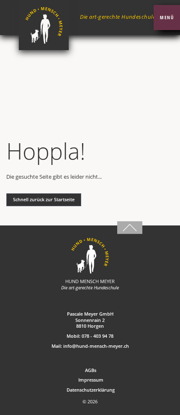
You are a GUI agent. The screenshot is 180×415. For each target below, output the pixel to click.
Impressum (90, 380)
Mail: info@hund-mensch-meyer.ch (90, 346)
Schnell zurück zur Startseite (44, 199)
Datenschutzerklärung (91, 390)
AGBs (90, 370)
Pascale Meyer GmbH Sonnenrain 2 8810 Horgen (90, 320)
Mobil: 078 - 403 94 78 (90, 336)
